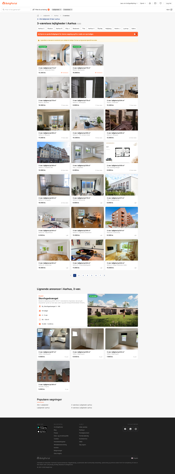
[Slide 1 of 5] (51, 63)
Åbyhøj (100, 28)
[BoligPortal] (9, 3)
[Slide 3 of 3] (122, 128)
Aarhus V (91, 28)
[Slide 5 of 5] (55, 63)
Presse (56, 433)
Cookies (56, 438)
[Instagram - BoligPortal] (135, 429)
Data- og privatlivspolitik (61, 436)
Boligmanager (58, 450)
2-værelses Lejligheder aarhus (81, 405)
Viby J (67, 28)
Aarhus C (41, 28)
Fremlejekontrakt (84, 433)
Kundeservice (83, 438)
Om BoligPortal (58, 427)
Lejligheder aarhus (43, 408)
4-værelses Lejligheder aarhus (81, 408)
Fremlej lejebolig (84, 436)
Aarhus (56, 15)
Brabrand (76, 28)
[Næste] (104, 275)
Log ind (168, 3)
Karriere (56, 447)
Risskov (50, 28)
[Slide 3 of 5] (53, 63)
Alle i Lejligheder (42, 405)
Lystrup (125, 28)
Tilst (83, 28)
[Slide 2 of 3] (121, 128)
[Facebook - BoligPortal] (125, 429)
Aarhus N (59, 28)
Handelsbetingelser (59, 441)
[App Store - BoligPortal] (42, 431)
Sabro (134, 28)
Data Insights (58, 453)
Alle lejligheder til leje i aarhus (49, 19)
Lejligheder (46, 15)
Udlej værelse (83, 427)
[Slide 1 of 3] (120, 128)
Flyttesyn (82, 430)
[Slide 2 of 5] (52, 63)
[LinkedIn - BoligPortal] (130, 429)
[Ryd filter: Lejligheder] (60, 9)
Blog (55, 430)
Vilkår (80, 441)
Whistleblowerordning (60, 444)
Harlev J (117, 28)
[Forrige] (70, 275)
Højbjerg (108, 28)
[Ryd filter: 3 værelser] (71, 9)
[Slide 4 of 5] (54, 63)
